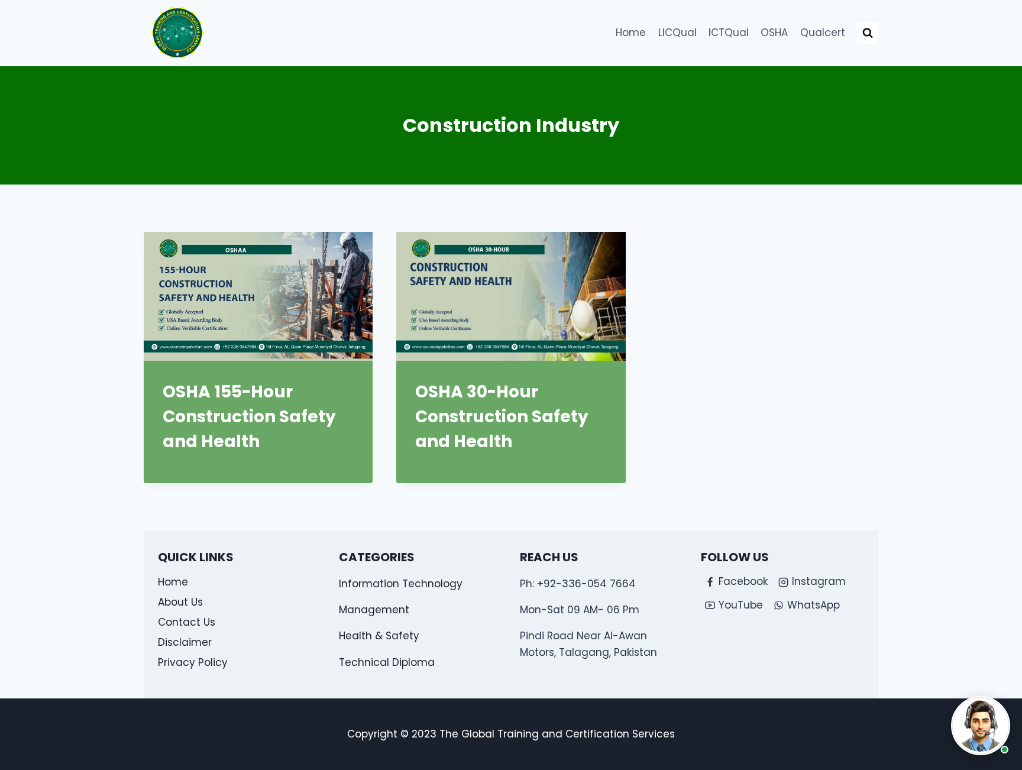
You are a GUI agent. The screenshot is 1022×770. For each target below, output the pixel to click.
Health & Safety (379, 636)
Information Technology (401, 584)
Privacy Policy (193, 662)
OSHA (774, 32)
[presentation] (258, 296)
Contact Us (186, 622)
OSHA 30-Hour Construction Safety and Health (501, 416)
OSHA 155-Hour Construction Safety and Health (249, 416)
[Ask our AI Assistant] (980, 725)
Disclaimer (185, 642)
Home (631, 32)
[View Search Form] (867, 33)
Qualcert (822, 32)
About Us (180, 602)
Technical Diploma (387, 662)
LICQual (677, 32)
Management (374, 610)
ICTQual (729, 32)
